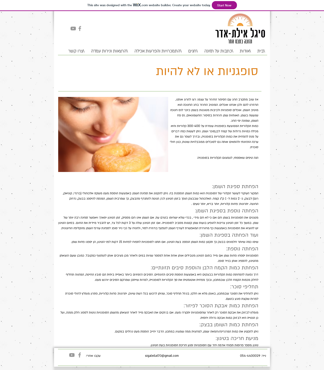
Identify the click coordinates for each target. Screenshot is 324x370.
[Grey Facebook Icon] (79, 28)
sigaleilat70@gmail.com (162, 356)
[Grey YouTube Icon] (73, 28)
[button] (158, 50)
